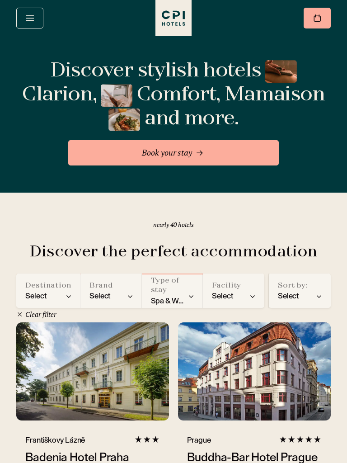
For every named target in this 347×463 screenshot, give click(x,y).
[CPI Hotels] (173, 18)
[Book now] (317, 18)
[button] (48, 291)
